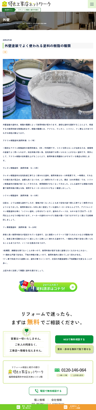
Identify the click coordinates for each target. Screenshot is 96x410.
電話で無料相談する (51, 391)
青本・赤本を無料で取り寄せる (74, 349)
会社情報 (56, 400)
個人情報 (39, 400)
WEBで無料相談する (74, 339)
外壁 (5, 52)
